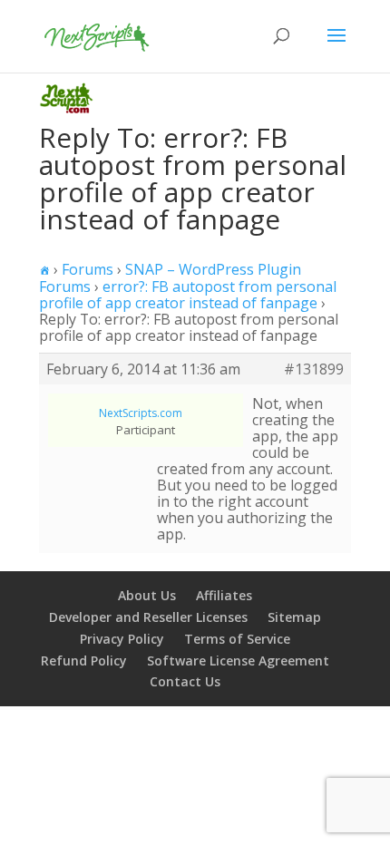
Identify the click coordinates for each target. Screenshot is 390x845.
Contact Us (185, 681)
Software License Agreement (238, 660)
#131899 (314, 369)
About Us (147, 595)
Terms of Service (237, 638)
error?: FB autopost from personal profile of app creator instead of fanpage (187, 295)
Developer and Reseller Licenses (148, 617)
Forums (87, 269)
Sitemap (294, 617)
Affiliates (224, 595)
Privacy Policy (122, 638)
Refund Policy (84, 660)
